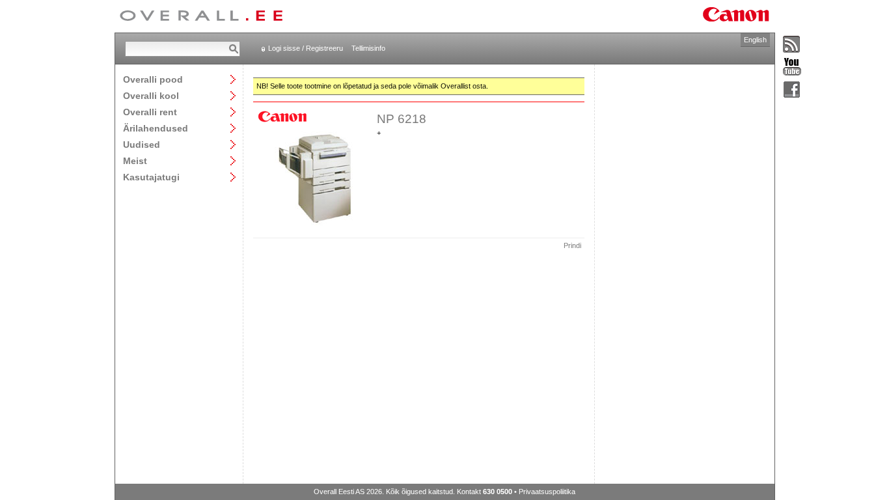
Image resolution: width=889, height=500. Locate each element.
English (755, 40)
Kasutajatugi (151, 177)
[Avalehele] (201, 16)
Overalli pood (153, 79)
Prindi (572, 245)
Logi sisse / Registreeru (305, 48)
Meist (135, 160)
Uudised (141, 144)
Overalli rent (150, 112)
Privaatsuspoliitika (547, 491)
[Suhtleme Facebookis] (792, 90)
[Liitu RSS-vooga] (792, 45)
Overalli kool (151, 95)
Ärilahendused (155, 128)
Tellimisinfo (368, 48)
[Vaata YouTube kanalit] (792, 67)
